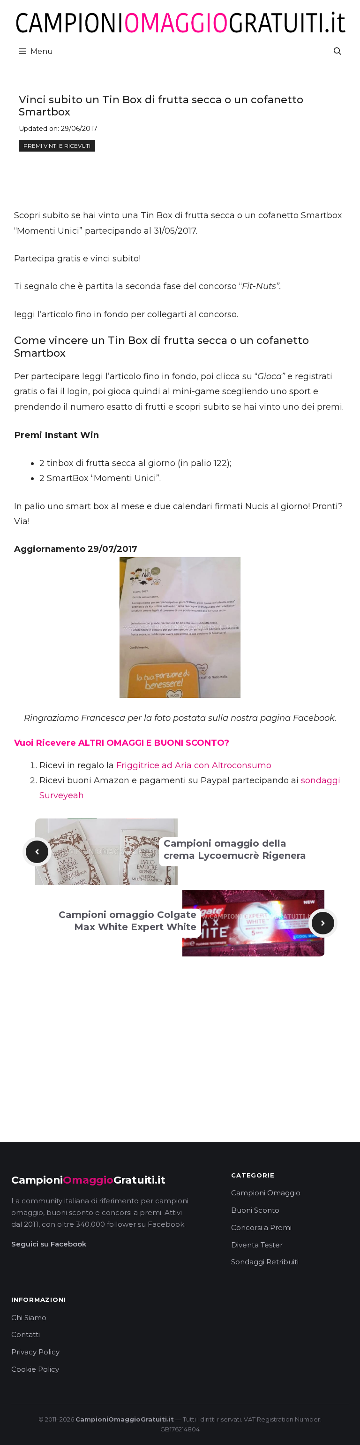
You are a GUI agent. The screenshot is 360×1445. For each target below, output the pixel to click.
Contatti (25, 1334)
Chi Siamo (28, 1317)
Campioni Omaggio (265, 1192)
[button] (337, 51)
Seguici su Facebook (48, 1243)
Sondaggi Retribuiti (265, 1261)
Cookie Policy (35, 1369)
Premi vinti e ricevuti (56, 145)
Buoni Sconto (255, 1210)
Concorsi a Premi (261, 1227)
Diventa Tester (257, 1244)
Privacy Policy (35, 1351)
